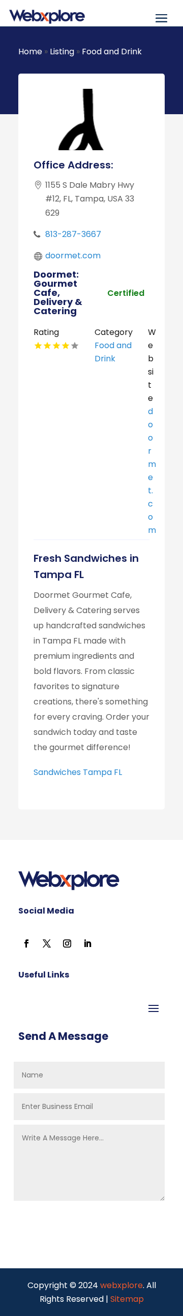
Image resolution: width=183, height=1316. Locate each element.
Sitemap (127, 1299)
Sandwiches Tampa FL (78, 772)
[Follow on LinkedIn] (87, 943)
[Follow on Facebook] (26, 943)
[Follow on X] (47, 943)
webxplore (120, 1285)
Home (30, 51)
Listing (62, 51)
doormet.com (73, 255)
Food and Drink (112, 51)
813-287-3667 (73, 234)
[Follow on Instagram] (67, 943)
